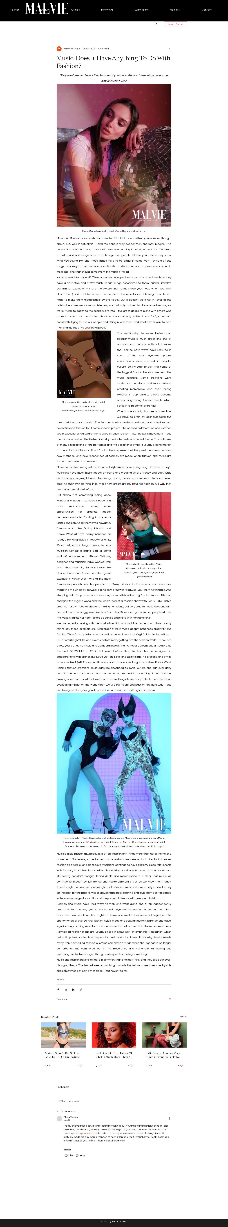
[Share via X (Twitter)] (65, 989)
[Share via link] (80, 989)
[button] (156, 24)
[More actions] (169, 49)
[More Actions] (169, 1119)
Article (60, 979)
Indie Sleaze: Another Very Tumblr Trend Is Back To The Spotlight (163, 1055)
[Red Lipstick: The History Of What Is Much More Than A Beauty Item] (114, 1035)
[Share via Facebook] (58, 989)
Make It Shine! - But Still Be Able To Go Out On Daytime (62, 1055)
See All (183, 1016)
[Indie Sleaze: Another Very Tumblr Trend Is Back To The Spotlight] (164, 1035)
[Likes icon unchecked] (66, 1155)
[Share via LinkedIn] (73, 989)
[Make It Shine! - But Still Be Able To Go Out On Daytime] (63, 1035)
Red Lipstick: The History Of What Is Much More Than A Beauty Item (113, 1055)
